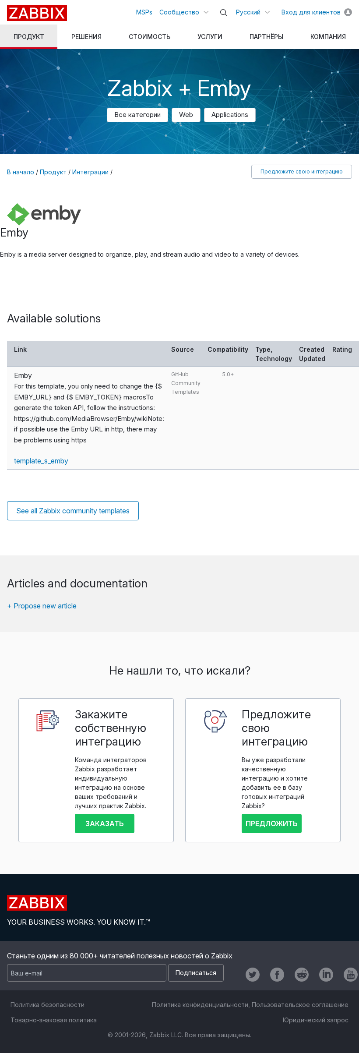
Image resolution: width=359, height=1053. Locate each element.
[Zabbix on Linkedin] (326, 975)
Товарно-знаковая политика (54, 1020)
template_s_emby (41, 460)
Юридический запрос (315, 1020)
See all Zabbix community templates (73, 510)
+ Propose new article (42, 605)
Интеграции (90, 172)
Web (186, 114)
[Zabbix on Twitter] (253, 975)
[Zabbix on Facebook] (277, 975)
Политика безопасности (47, 1004)
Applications (229, 114)
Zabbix (37, 13)
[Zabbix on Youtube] (351, 975)
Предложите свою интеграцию (301, 171)
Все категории (137, 114)
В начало (20, 172)
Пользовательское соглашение (300, 1004)
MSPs (144, 12)
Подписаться (196, 972)
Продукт (53, 172)
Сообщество (179, 12)
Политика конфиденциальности (200, 1004)
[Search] (223, 12)
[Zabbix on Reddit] (302, 975)
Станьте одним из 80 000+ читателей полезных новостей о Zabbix (119, 955)
